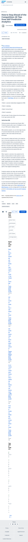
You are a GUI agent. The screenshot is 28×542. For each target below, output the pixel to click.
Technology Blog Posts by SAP (10, 289)
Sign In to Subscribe (20, 24)
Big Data (8, 203)
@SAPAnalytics (5, 187)
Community (9, 1)
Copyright (7, 531)
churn (13, 203)
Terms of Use (21, 528)
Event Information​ (12, 223)
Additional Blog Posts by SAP (8, 5)
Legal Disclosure (21, 531)
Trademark (7, 535)
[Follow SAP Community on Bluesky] (12, 524)
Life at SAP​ (11, 230)
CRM (17, 203)
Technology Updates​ (12, 237)
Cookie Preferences (7, 538)
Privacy (6, 528)
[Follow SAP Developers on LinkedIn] (17, 524)
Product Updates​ (12, 233)
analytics (3, 203)
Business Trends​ (12, 220)
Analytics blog (19, 195)
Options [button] (15, 27)
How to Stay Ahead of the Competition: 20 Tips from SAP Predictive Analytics (14, 18)
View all (10, 516)
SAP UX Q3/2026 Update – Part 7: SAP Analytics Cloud (9, 306)
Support (21, 535)
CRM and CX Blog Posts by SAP (10, 396)
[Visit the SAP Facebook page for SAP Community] (10, 524)
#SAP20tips (10, 98)
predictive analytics (5, 206)
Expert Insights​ (11, 226)
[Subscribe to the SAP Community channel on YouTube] (15, 524)
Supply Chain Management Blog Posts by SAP (10, 355)
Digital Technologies (6, 38)
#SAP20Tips (20, 185)
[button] (3, 33)
